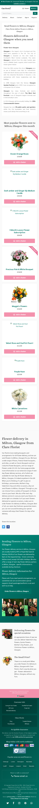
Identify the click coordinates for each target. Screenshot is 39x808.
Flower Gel (27, 708)
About (12, 17)
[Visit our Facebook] (13, 802)
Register (34, 17)
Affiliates (27, 724)
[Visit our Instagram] (19, 802)
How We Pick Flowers (27, 705)
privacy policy (11, 796)
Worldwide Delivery (11, 710)
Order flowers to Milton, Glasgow (17, 591)
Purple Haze (19, 371)
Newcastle (31, 766)
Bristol (24, 766)
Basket (26, 8)
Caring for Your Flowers (11, 705)
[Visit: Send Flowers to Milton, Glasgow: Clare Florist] (8, 526)
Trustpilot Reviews (27, 721)
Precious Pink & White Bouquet (19, 269)
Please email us (20, 776)
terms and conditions (24, 796)
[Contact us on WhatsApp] (31, 802)
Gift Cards (11, 708)
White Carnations (19, 408)
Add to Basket (21, 162)
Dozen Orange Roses (19, 154)
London (13, 761)
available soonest (19, 3)
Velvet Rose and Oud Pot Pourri (19, 343)
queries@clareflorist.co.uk (22, 583)
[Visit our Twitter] (8, 802)
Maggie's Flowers (19, 306)
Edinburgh (5, 761)
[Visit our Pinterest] (25, 802)
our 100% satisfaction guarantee (22, 737)
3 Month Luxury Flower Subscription (19, 231)
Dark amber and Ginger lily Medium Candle (19, 191)
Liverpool (18, 766)
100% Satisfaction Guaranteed (19, 692)
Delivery (4, 17)
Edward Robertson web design (19, 798)
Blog (11, 721)
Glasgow (11, 766)
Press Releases (11, 724)
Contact (19, 17)
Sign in (27, 17)
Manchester (29, 761)
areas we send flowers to (23, 757)
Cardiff (5, 766)
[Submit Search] (35, 13)
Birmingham (21, 761)
